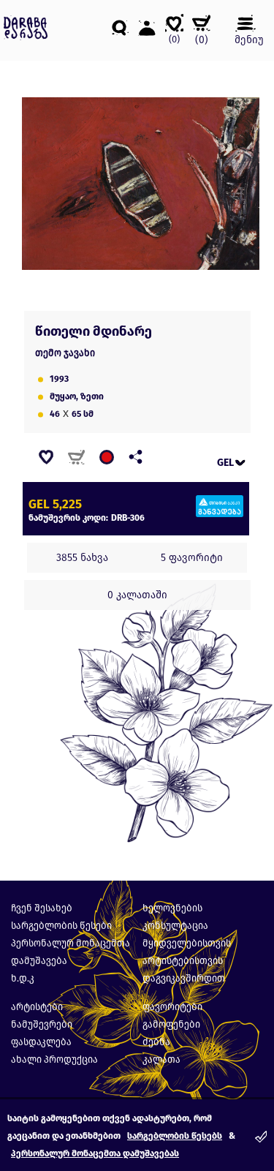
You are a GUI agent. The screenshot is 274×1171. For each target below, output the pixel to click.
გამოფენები (171, 1024)
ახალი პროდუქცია (54, 1059)
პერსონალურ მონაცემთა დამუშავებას (95, 1153)
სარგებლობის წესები (61, 925)
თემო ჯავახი (65, 352)
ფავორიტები (172, 1006)
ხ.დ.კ (22, 978)
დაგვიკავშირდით (183, 978)
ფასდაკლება (41, 1041)
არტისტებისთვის (182, 960)
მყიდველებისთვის (186, 943)
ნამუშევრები (41, 1024)
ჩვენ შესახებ (41, 908)
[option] (141, 184)
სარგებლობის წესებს (174, 1136)
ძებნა (156, 1041)
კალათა (161, 1059)
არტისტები (37, 1006)
